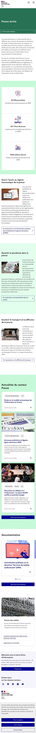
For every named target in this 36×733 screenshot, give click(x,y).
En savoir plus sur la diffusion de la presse (17, 360)
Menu (33, 2)
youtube (22, 684)
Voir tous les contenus (18, 517)
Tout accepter (18, 720)
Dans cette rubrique (9, 31)
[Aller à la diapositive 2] (18, 579)
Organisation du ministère (11, 643)
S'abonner (18, 669)
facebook (13, 684)
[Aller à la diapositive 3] (19, 579)
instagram (18, 684)
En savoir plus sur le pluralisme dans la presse (15, 298)
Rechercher (28, 2)
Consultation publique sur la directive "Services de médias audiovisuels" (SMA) (16, 565)
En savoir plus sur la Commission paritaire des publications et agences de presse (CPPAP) (16, 231)
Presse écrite (8, 21)
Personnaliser (18, 730)
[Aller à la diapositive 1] (16, 579)
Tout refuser (18, 725)
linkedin (8, 684)
